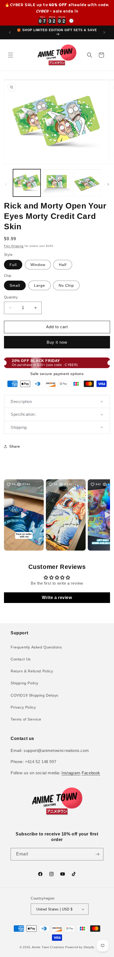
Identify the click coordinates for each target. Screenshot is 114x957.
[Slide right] (108, 184)
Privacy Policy (23, 707)
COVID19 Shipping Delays (34, 695)
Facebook (91, 773)
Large (39, 285)
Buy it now (57, 342)
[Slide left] (6, 184)
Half (63, 265)
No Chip (66, 285)
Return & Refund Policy (32, 671)
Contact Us (21, 659)
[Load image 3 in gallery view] (87, 183)
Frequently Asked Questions (36, 647)
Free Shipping (14, 245)
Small (15, 285)
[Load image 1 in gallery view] (27, 183)
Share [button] (14, 446)
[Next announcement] (104, 32)
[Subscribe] (97, 854)
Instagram (71, 773)
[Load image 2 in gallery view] (57, 183)
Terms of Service (26, 719)
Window (37, 265)
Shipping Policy (24, 683)
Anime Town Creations (48, 947)
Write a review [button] (57, 597)
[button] (10, 55)
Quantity (11, 297)
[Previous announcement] (10, 32)
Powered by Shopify (79, 947)
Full (13, 265)
